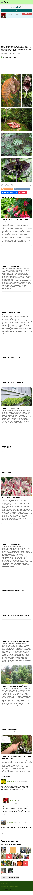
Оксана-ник (10, 781)
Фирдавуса (3, 860)
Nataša (2, 873)
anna (21, 853)
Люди (27, 2)
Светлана (25, 867)
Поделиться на (9, 192)
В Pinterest (22, 192)
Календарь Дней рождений (10, 877)
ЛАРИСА (19, 860)
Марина (8, 860)
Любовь (27, 853)
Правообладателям (14, 882)
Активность (12, 2)
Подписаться (27, 13)
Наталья (14, 860)
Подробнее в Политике (16, 7)
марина (2, 853)
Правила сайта (5, 882)
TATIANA (8, 867)
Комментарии (20, 2)
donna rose (13, 800)
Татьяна (3, 867)
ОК (16, 10)
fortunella (10, 822)
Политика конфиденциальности (9, 886)
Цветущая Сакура (10, 873)
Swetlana (19, 867)
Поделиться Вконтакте (22, 189)
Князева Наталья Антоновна (13, 853)
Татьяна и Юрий (26, 860)
